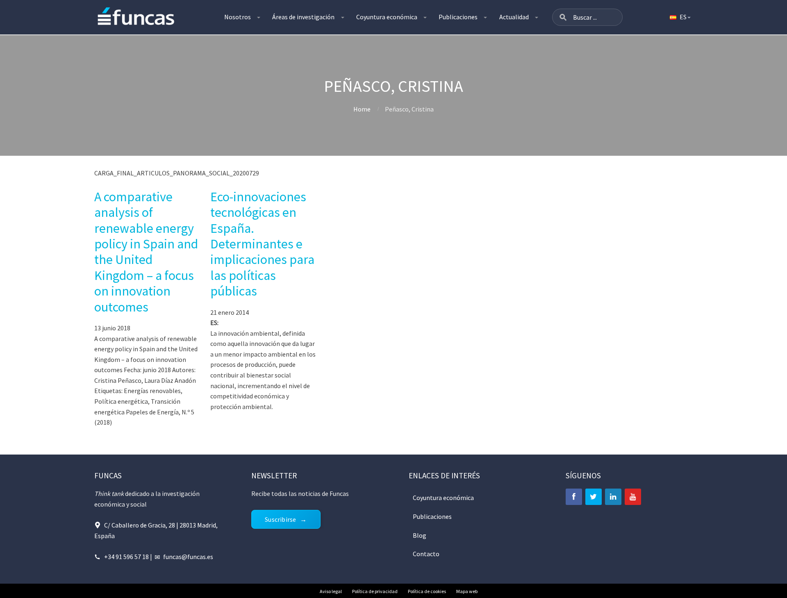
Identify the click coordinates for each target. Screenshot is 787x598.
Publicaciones (458, 17)
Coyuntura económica (386, 17)
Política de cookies (427, 591)
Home (362, 109)
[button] (563, 17)
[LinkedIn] (613, 497)
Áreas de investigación (303, 17)
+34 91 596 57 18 (126, 557)
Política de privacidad (375, 591)
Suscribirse (280, 519)
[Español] (679, 17)
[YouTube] (633, 497)
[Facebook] (574, 497)
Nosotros (237, 17)
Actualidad (514, 17)
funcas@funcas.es (188, 557)
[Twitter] (593, 497)
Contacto (426, 554)
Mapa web (467, 591)
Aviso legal (331, 591)
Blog (419, 535)
